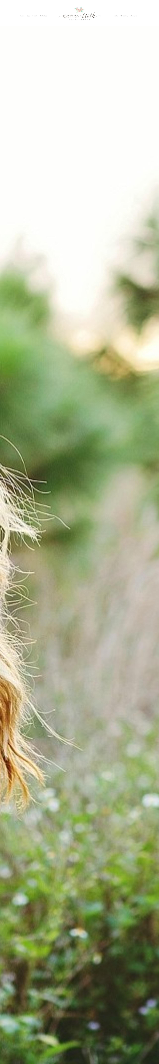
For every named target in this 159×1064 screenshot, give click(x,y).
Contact (28, 10)
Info (11, 10)
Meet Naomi (32, 16)
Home (22, 16)
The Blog (19, 10)
